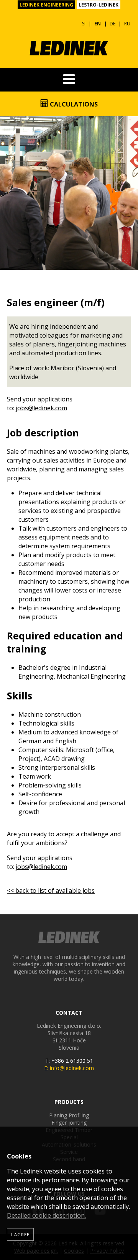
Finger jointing (69, 1122)
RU (127, 23)
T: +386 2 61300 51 (69, 1060)
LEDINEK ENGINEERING (46, 5)
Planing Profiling (69, 1115)
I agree (20, 1234)
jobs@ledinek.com (41, 408)
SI (83, 23)
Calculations (73, 104)
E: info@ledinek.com (69, 1068)
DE (112, 23)
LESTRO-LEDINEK (98, 5)
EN (97, 23)
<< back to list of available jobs (51, 890)
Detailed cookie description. (46, 1215)
